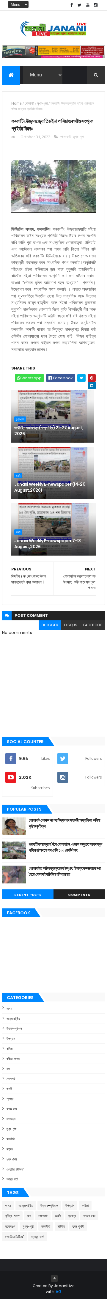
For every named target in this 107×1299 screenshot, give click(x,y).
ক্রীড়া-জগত (13, 1058)
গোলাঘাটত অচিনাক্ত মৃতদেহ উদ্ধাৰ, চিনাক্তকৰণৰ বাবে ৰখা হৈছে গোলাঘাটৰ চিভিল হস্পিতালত (64, 871)
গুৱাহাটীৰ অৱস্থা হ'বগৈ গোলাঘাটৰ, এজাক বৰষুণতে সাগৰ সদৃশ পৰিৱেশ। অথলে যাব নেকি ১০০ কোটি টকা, (65, 847)
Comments (79, 894)
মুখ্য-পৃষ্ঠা (42, 103)
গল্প (8, 1069)
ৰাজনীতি (11, 1139)
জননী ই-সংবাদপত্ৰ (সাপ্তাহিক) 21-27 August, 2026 (48, 431)
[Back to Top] (54, 1278)
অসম (9, 1008)
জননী (18, 476)
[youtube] (87, 5)
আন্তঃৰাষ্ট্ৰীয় (13, 1018)
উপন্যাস (11, 1038)
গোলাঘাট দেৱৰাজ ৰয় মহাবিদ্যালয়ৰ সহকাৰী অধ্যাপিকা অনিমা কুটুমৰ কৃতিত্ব (64, 823)
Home (16, 103)
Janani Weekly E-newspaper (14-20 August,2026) (49, 487)
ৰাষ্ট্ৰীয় (10, 1149)
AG (59, 1292)
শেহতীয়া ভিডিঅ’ (15, 1169)
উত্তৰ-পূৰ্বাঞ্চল (14, 1028)
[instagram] (95, 5)
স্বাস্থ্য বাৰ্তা (12, 1179)
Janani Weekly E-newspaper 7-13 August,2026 (47, 544)
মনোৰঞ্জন (11, 1119)
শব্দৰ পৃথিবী (12, 1159)
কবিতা (9, 1048)
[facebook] (71, 5)
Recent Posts (28, 894)
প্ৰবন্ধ (10, 1099)
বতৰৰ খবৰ (12, 1109)
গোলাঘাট (29, 103)
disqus (70, 625)
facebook (92, 625)
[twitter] (79, 5)
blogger (50, 625)
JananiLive (64, 1285)
